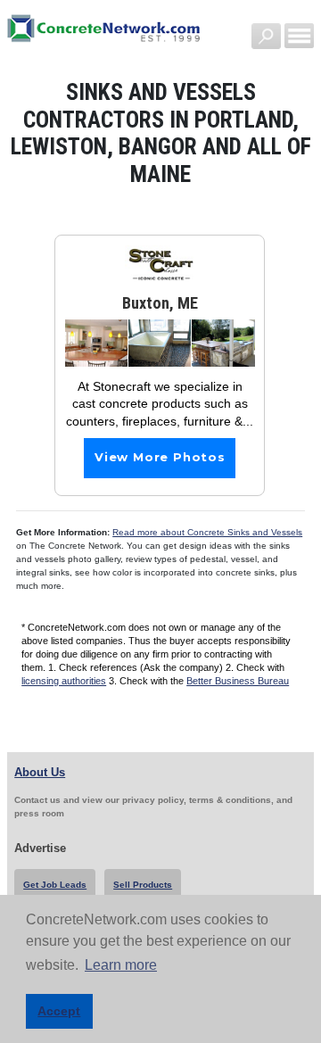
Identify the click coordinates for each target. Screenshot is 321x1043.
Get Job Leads (54, 885)
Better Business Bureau (237, 680)
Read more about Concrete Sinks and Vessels (207, 532)
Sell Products (142, 885)
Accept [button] (58, 1011)
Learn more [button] (121, 965)
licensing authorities (63, 680)
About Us (39, 772)
